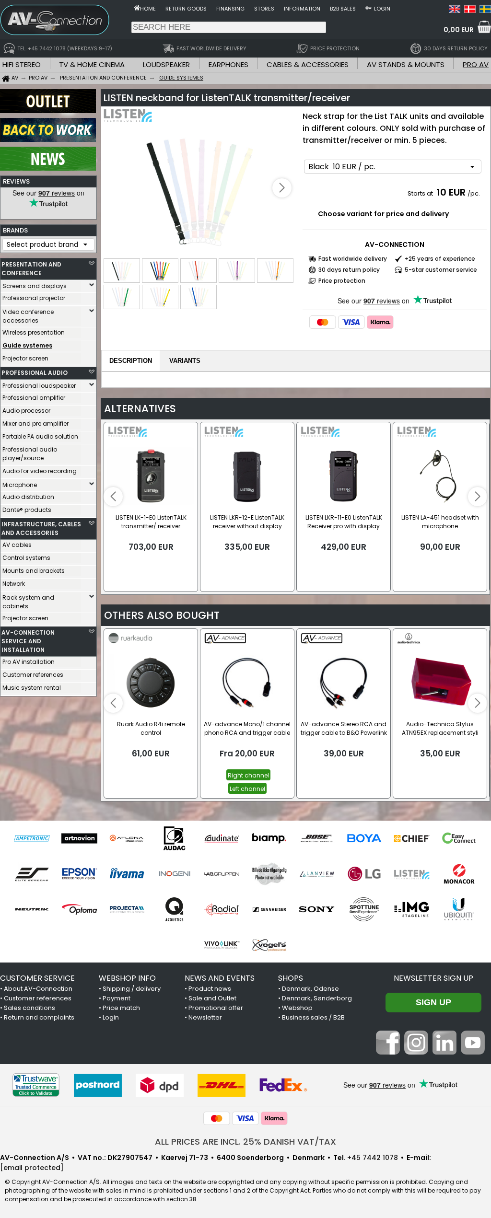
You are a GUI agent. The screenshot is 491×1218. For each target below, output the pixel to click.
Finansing (230, 8)
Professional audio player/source (29, 453)
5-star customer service (441, 270)
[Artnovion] (79, 838)
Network (13, 584)
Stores (264, 8)
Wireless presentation (33, 332)
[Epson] (79, 874)
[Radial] (222, 909)
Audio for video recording (39, 471)
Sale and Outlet (212, 998)
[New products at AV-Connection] (48, 168)
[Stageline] (411, 909)
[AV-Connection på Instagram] (416, 1052)
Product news (209, 988)
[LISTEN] (411, 874)
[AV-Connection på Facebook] (388, 1052)
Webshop (297, 1007)
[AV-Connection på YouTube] (473, 1052)
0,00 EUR (459, 30)
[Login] (368, 8)
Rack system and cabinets (28, 601)
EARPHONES (228, 64)
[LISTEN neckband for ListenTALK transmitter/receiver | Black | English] (454, 10)
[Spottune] (364, 909)
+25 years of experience (440, 259)
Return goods (186, 8)
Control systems (26, 558)
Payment (116, 998)
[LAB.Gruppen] (222, 874)
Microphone (19, 485)
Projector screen (25, 358)
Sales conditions (29, 1007)
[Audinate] (222, 838)
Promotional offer (215, 1007)
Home (148, 8)
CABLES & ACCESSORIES (308, 64)
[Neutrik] (32, 909)
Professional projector (33, 298)
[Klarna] (380, 322)
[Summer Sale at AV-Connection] (48, 139)
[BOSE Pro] (316, 838)
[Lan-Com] (269, 874)
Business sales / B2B (313, 1017)
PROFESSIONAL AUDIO (34, 373)
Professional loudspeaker (39, 386)
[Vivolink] (222, 945)
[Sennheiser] (269, 909)
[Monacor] (459, 874)
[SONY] (316, 909)
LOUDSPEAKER (166, 64)
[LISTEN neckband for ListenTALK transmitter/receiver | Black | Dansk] (470, 10)
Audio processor (26, 410)
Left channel (247, 789)
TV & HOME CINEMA (92, 64)
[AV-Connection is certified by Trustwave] (36, 1085)
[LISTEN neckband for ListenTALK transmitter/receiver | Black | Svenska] (485, 10)
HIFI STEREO (21, 64)
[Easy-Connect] (459, 838)
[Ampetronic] (32, 838)
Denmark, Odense (310, 988)
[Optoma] (79, 909)
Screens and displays (34, 286)
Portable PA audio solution (40, 436)
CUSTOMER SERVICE (37, 978)
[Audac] (174, 838)
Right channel (248, 775)
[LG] (364, 874)
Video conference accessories (28, 316)
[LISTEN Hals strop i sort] (200, 189)
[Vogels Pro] (269, 945)
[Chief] (411, 838)
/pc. (474, 193)
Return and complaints (39, 1017)
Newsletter (205, 1017)
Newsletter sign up (433, 978)
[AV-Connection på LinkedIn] (444, 1052)
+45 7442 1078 (372, 1157)
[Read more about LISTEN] (131, 120)
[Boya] (364, 838)
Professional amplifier (33, 398)
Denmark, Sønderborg (317, 998)
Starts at (421, 193)
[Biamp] (269, 838)
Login (382, 8)
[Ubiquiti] (459, 909)
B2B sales (343, 8)
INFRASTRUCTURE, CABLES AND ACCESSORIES (41, 528)
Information (302, 8)
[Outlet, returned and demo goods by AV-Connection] (48, 111)
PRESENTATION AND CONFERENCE (31, 268)
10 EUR (451, 192)
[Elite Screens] (32, 874)
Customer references (32, 675)
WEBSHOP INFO (127, 978)
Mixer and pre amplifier (35, 423)
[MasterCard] (322, 322)
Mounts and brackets (33, 571)
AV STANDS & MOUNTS (405, 64)
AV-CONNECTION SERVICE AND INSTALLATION (28, 641)
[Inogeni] (174, 874)
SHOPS (290, 978)
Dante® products (26, 510)
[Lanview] (316, 874)
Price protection (341, 281)
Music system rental (31, 688)
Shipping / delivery (132, 988)
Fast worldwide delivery (352, 259)
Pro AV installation (28, 662)
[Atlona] (127, 838)
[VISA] (351, 322)
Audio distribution (28, 497)
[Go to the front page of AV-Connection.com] (137, 8)
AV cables (17, 545)
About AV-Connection (38, 988)
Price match (121, 1007)
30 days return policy (349, 270)
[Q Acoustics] (174, 909)
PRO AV (476, 64)
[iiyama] (127, 874)
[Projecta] (127, 909)
